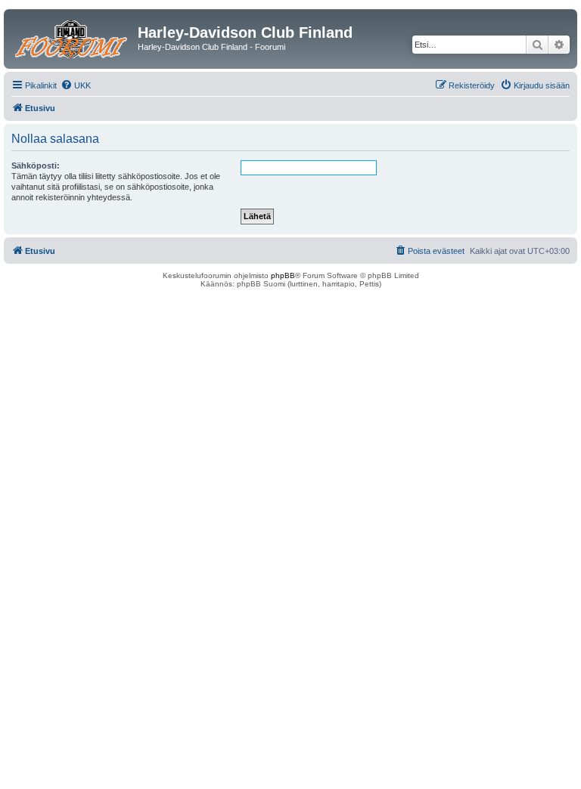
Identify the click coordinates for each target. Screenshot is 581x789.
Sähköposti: (35, 165)
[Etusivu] (73, 37)
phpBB (283, 275)
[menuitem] (76, 85)
